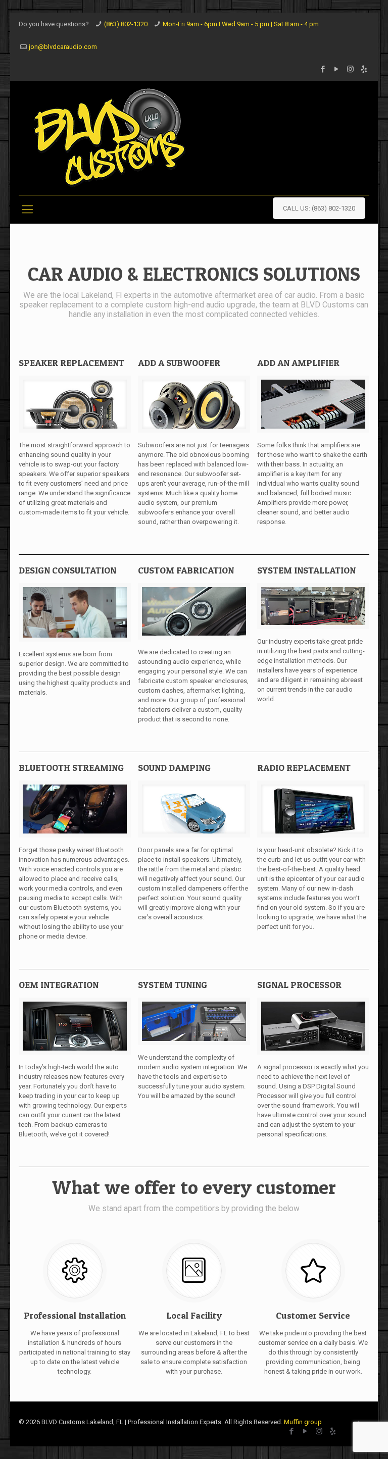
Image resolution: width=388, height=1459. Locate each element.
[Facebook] (323, 69)
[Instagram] (350, 69)
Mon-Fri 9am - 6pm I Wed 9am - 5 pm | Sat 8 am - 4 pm (241, 24)
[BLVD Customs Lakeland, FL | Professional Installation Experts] (109, 138)
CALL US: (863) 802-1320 (319, 208)
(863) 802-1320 (126, 24)
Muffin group (303, 1422)
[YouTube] (336, 69)
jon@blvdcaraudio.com (63, 46)
